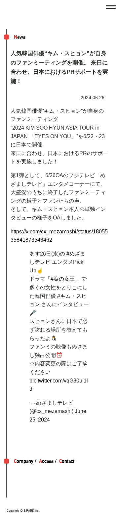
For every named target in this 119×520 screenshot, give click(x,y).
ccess (46, 461)
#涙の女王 (63, 279)
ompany (23, 461)
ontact (66, 461)
